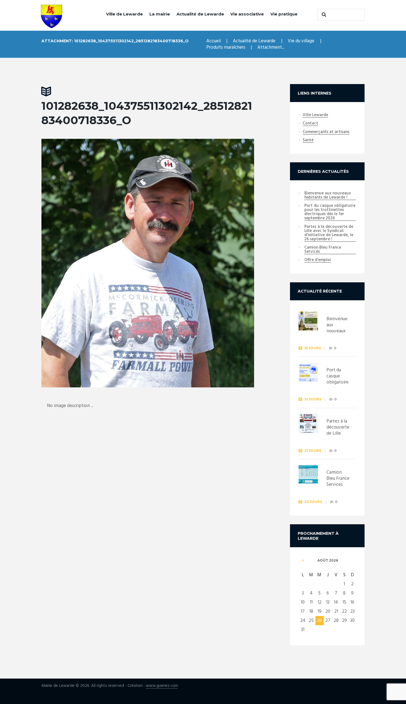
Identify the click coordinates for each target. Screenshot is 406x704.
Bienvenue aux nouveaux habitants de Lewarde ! (327, 195)
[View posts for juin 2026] (303, 560)
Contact (310, 123)
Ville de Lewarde (124, 14)
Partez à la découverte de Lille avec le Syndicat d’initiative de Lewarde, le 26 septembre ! (328, 233)
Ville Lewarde (315, 115)
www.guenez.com (162, 686)
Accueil (213, 41)
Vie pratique (283, 14)
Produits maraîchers (225, 47)
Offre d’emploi (317, 260)
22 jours (313, 502)
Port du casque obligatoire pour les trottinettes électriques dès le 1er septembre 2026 (329, 212)
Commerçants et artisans (326, 132)
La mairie (159, 14)
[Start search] (323, 15)
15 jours (312, 348)
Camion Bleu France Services (322, 250)
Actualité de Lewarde (200, 14)
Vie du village (301, 41)
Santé (308, 140)
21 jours (312, 399)
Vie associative (247, 14)
